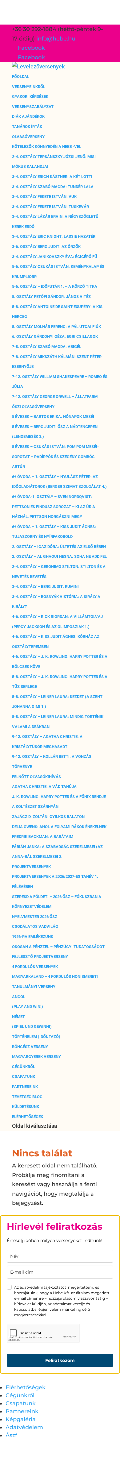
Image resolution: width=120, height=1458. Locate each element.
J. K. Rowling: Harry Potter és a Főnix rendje (59, 796)
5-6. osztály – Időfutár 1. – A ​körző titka (54, 286)
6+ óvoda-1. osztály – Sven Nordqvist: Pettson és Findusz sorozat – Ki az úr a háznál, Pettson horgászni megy (53, 506)
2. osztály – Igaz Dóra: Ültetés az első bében (59, 546)
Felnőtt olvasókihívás (36, 776)
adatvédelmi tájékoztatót (43, 1287)
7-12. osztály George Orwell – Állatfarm (55, 396)
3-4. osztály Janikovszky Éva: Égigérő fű (54, 256)
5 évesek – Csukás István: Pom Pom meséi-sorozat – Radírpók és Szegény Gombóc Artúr (55, 456)
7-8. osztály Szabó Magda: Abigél (46, 346)
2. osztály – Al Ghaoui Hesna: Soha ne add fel (59, 556)
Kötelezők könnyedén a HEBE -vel (46, 146)
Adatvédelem (24, 1427)
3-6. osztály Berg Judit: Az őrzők (46, 246)
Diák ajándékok (28, 116)
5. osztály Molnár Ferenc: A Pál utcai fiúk (56, 326)
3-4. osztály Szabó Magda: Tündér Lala (53, 186)
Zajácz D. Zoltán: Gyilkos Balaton (48, 816)
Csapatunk (23, 1076)
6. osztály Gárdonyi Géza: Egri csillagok (55, 336)
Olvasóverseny (28, 136)
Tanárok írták (27, 126)
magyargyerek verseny (36, 1056)
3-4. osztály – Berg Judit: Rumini (45, 586)
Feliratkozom (60, 1360)
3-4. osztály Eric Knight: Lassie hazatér (53, 236)
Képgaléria (21, 1419)
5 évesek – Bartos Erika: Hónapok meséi (53, 416)
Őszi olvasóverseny (33, 406)
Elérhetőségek (27, 1116)
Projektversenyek (31, 866)
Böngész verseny (30, 1046)
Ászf (11, 1435)
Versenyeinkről (28, 86)
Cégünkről (23, 1066)
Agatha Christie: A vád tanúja (44, 786)
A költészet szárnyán (35, 806)
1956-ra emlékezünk (32, 936)
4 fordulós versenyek (35, 966)
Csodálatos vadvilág (35, 926)
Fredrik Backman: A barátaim (42, 836)
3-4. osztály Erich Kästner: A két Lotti (52, 176)
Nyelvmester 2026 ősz (34, 916)
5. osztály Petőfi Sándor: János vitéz (51, 296)
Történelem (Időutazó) (36, 1036)
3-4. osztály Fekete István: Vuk (44, 196)
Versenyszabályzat (33, 106)
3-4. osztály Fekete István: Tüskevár (50, 206)
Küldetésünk (25, 1106)
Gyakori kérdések (30, 96)
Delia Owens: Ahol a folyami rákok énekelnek (59, 826)
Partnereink (25, 1086)
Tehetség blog (27, 1096)
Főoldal (20, 76)
